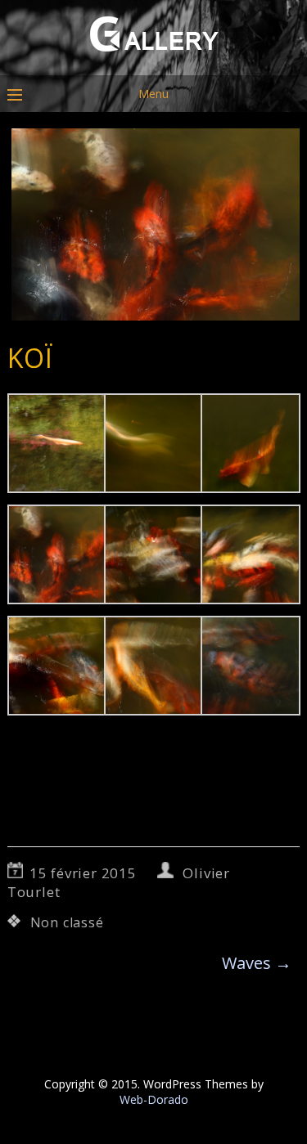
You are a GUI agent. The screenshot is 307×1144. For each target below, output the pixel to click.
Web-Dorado (154, 1099)
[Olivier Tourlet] (153, 63)
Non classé (67, 922)
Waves (256, 963)
